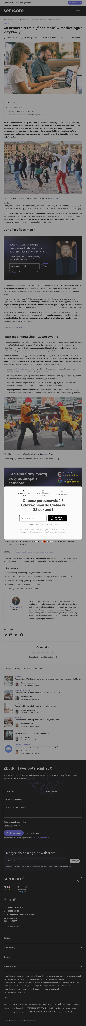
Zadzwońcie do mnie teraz (57, 518)
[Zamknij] (81, 488)
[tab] (24, 493)
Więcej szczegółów (47, 534)
